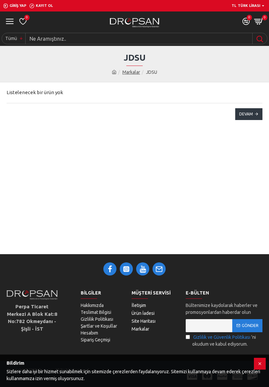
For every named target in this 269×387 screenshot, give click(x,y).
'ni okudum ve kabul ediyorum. (224, 341)
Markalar (131, 72)
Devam (246, 114)
